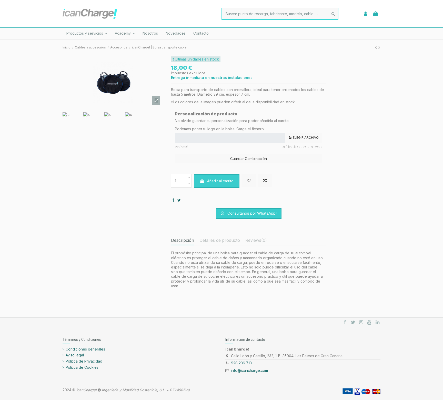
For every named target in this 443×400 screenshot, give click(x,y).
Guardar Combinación (248, 158)
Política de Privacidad (84, 361)
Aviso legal (75, 355)
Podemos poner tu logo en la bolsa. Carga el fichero (219, 129)
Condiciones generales (85, 349)
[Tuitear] (179, 200)
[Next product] (379, 47)
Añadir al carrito (220, 181)
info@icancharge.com (249, 370)
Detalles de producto (219, 240)
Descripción (182, 240)
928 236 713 (241, 363)
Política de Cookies (82, 367)
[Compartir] (173, 200)
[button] (87, 33)
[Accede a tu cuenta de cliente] (366, 13)
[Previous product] (376, 47)
